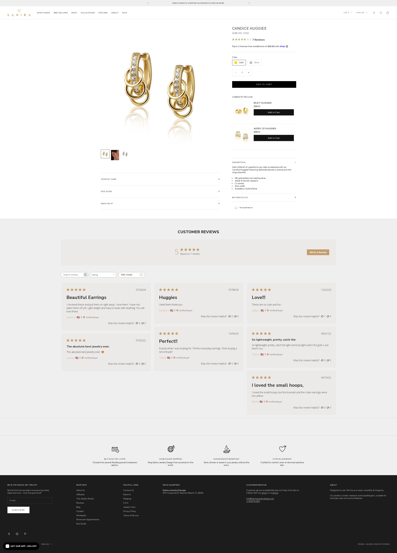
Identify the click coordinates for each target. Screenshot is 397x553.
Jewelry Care (129, 507)
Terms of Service (130, 515)
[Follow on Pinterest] (25, 533)
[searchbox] (72, 274)
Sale (124, 13)
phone (275, 493)
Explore (103, 13)
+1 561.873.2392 (253, 501)
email (264, 493)
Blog (78, 507)
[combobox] (103, 275)
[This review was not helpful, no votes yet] (142, 323)
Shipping (127, 498)
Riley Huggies (263, 102)
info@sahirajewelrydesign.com (260, 498)
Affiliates (80, 494)
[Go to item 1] (105, 154)
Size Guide (81, 523)
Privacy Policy (129, 511)
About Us (80, 490)
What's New (43, 13)
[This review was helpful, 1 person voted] (322, 316)
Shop (74, 13)
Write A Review (318, 252)
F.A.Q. (126, 503)
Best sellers (61, 13)
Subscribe (18, 510)
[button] (21, 546)
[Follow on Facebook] (9, 533)
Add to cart (264, 84)
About (114, 13)
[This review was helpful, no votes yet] (137, 323)
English (360, 12)
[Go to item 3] (125, 154)
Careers (80, 511)
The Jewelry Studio (85, 498)
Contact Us (128, 490)
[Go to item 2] (115, 155)
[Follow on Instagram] (17, 533)
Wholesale (81, 515)
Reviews (80, 503)
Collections (88, 13)
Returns (127, 494)
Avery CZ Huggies (265, 128)
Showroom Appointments (87, 519)
